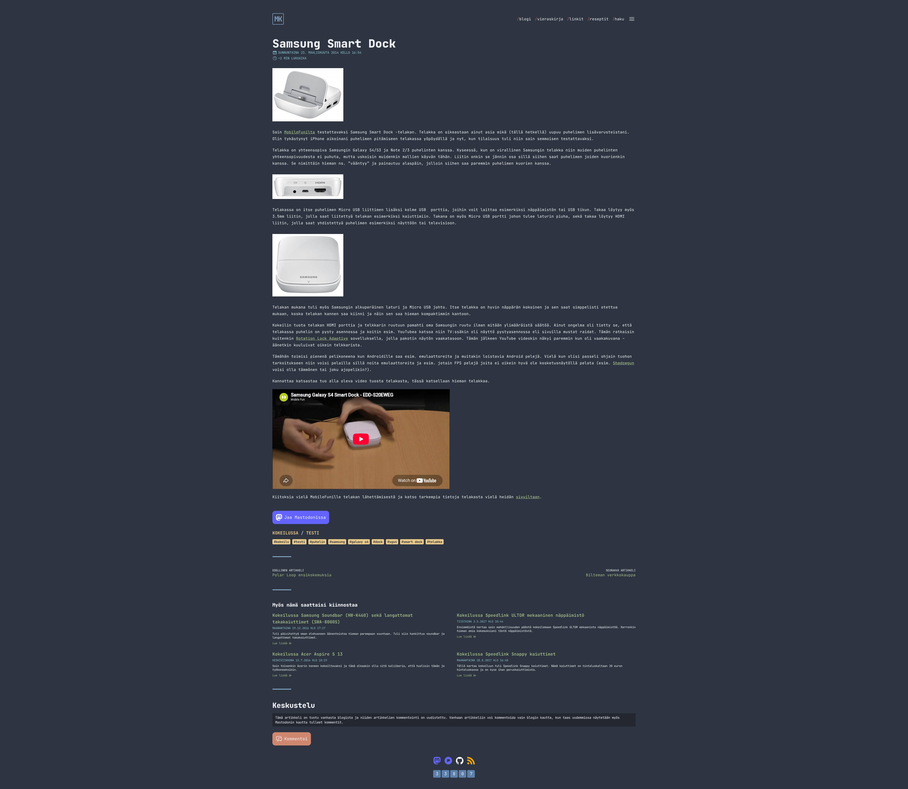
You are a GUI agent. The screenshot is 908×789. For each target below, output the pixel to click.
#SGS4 (392, 542)
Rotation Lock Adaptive (322, 338)
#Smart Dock (412, 542)
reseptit (598, 19)
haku (618, 19)
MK (278, 19)
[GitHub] (459, 760)
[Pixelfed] (448, 760)
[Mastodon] (437, 760)
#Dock (378, 542)
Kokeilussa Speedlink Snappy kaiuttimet (506, 654)
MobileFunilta (299, 132)
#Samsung (337, 542)
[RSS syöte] (471, 760)
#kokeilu (281, 542)
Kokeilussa (285, 533)
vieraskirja (549, 19)
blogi (524, 19)
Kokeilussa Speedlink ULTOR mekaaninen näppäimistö (520, 615)
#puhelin (317, 542)
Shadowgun (623, 363)
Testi (312, 533)
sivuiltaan (528, 496)
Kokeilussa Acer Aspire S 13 (307, 654)
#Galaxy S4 (358, 542)
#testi (299, 542)
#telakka (434, 542)
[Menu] (632, 19)
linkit (575, 19)
